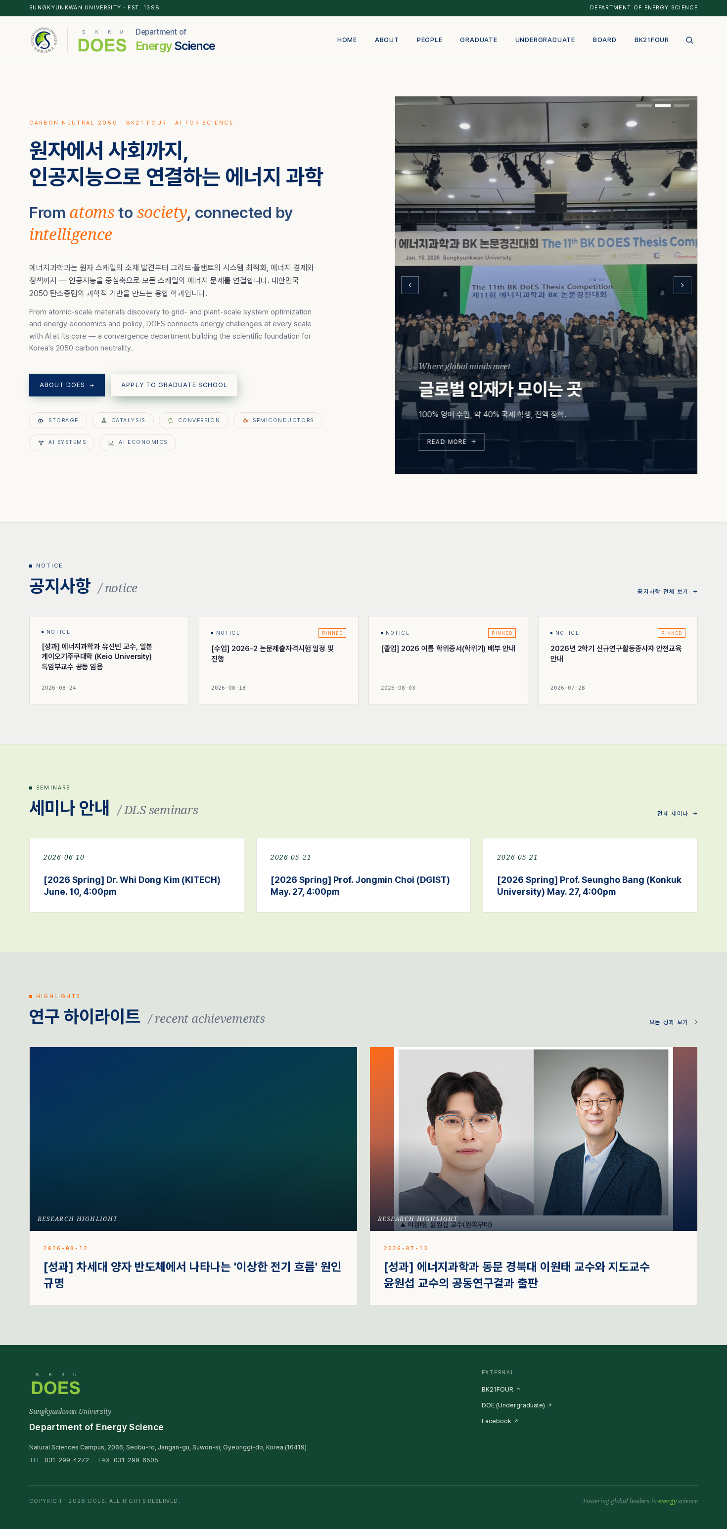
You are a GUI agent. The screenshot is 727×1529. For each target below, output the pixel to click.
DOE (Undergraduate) (513, 1405)
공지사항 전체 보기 (662, 591)
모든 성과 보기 (668, 1022)
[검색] (689, 40)
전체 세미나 (672, 813)
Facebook (496, 1421)
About (387, 40)
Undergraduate (545, 40)
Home (347, 40)
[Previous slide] (410, 285)
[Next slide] (682, 285)
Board (605, 40)
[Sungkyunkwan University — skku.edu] (44, 40)
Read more (447, 441)
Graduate (478, 40)
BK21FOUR (652, 40)
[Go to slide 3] (681, 105)
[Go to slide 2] (663, 105)
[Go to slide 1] (644, 105)
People (430, 40)
